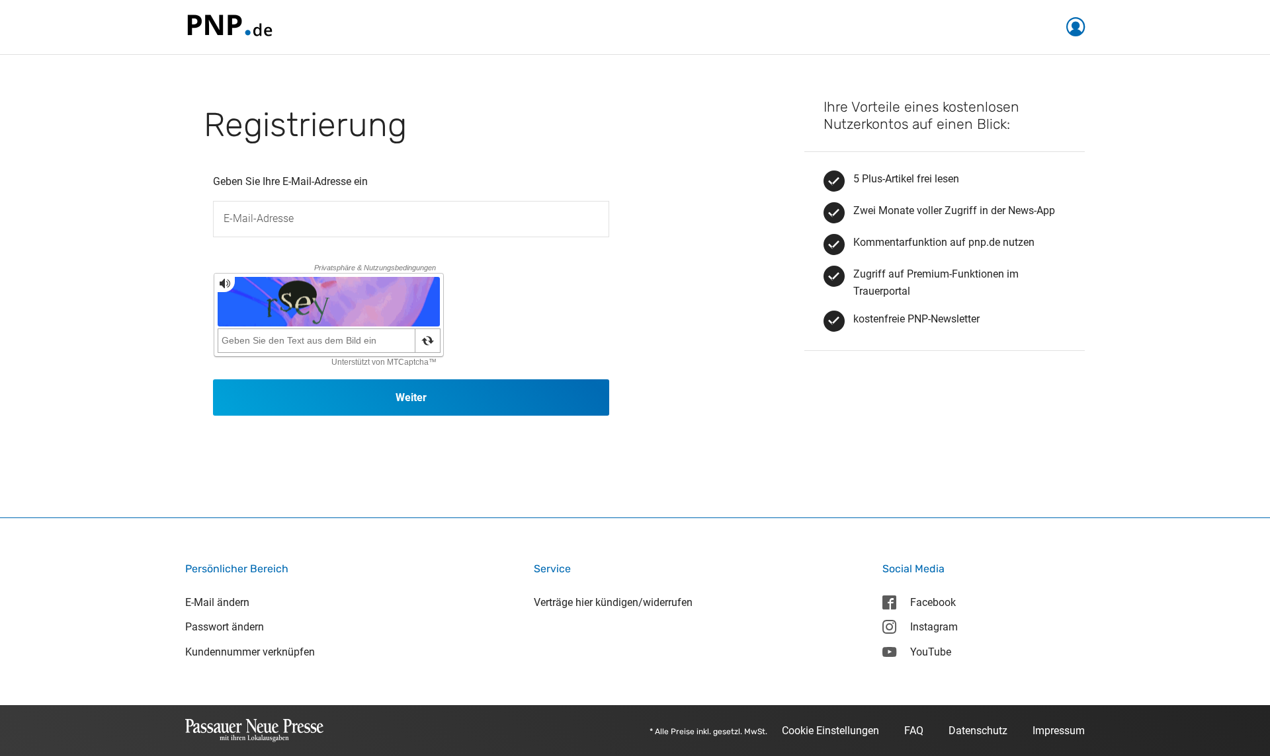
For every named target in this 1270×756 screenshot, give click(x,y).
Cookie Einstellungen (830, 730)
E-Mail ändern (217, 602)
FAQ (913, 730)
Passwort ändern (224, 627)
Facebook (933, 602)
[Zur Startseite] (229, 26)
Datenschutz (978, 730)
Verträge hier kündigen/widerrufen (613, 602)
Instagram (934, 627)
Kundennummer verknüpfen (250, 652)
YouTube (930, 652)
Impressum (1059, 730)
